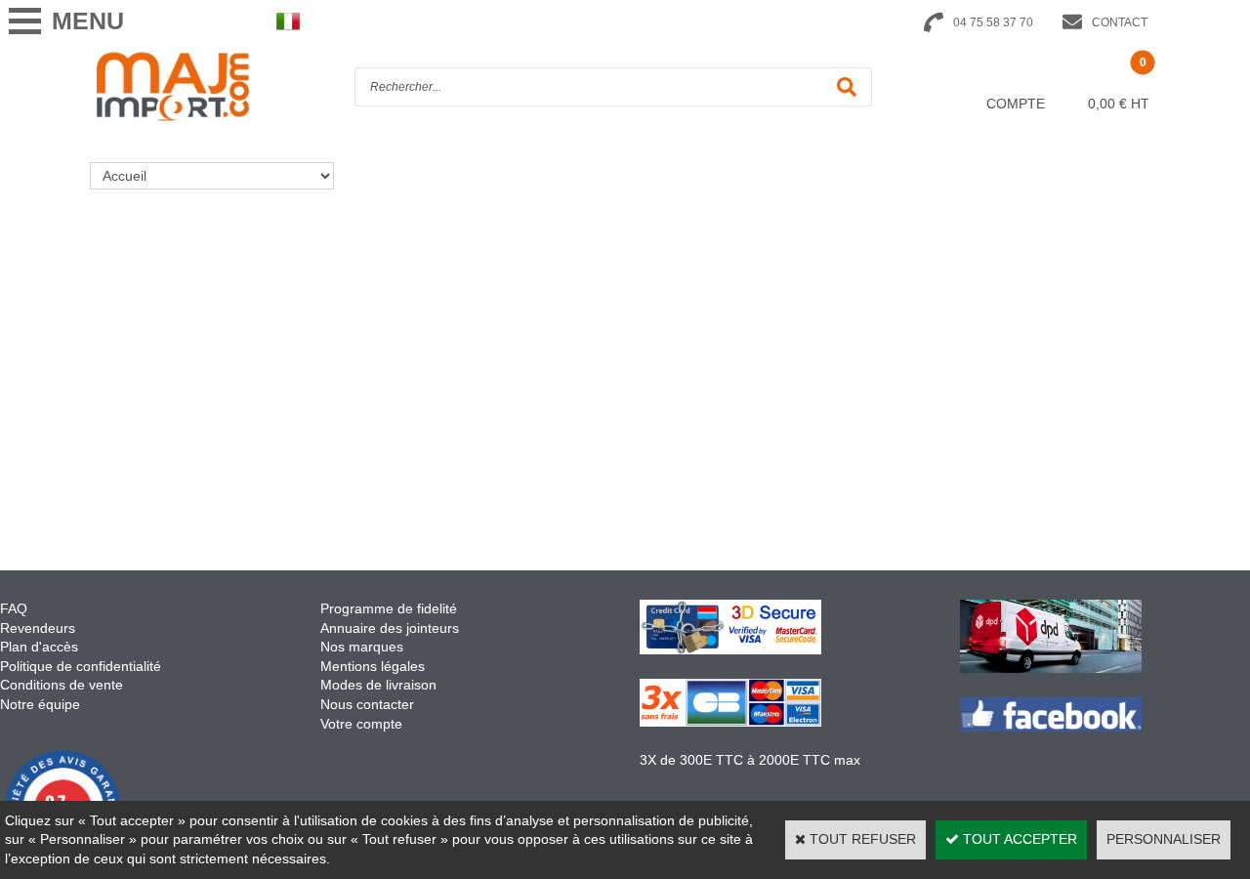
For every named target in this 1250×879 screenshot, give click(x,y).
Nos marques (361, 646)
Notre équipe (40, 704)
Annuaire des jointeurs (391, 628)
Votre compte (361, 724)
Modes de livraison (378, 684)
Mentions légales (372, 666)
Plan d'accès (39, 646)
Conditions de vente (61, 684)
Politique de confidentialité (80, 666)
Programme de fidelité (388, 608)
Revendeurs (37, 628)
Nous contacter (367, 704)
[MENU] (24, 21)
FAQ (13, 608)
